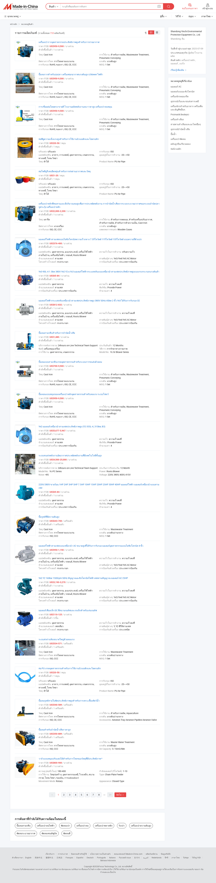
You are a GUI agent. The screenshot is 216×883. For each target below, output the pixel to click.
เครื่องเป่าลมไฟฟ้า (46, 825)
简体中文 (38, 857)
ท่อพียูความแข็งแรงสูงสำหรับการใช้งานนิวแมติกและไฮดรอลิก (69, 138)
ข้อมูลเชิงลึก (166, 854)
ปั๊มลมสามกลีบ (24, 825)
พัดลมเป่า (65, 825)
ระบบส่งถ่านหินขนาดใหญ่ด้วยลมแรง (56, 639)
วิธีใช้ (178, 16)
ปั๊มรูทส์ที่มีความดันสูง (49, 516)
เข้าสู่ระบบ (207, 8)
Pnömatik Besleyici (180, 114)
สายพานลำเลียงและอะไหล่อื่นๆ (186, 124)
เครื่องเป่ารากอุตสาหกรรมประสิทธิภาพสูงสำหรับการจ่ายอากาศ (69, 42)
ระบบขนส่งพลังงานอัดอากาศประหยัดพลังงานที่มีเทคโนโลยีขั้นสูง (70, 455)
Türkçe (185, 857)
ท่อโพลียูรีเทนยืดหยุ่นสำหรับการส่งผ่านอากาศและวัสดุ (65, 171)
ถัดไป (120, 794)
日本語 (59, 857)
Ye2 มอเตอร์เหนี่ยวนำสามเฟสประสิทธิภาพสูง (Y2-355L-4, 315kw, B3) (72, 426)
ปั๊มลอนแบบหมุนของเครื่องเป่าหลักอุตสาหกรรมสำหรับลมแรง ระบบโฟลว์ (74, 394)
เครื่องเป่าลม (82, 825)
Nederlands (156, 857)
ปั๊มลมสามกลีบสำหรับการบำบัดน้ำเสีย (57, 332)
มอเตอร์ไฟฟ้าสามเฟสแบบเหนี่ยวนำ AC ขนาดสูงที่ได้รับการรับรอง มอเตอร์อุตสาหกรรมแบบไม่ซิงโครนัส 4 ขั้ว (91, 545)
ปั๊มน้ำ (173, 134)
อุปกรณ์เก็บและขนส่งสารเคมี (185, 101)
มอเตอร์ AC (176, 86)
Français (69, 857)
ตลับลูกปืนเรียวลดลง (181, 143)
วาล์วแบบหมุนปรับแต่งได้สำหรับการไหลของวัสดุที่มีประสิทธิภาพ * (70, 758)
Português (101, 857)
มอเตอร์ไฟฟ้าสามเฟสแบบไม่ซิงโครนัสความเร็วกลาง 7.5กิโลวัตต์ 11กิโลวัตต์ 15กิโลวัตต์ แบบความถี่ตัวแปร (90, 239)
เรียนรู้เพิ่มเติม (179, 69)
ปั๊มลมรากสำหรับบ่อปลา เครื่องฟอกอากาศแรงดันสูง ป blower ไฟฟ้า (71, 74)
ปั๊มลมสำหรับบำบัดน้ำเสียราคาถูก (55, 729)
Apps (191, 16)
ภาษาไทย (176, 857)
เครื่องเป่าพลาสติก (103, 825)
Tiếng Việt (196, 857)
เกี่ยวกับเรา (50, 854)
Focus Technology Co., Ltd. (110, 866)
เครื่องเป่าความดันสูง (141, 825)
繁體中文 (49, 857)
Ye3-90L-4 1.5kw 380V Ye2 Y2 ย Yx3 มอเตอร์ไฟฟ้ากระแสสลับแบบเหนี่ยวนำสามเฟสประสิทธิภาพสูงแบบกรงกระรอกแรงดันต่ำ (99, 271)
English (28, 857)
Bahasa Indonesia (108, 860)
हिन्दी (166, 857)
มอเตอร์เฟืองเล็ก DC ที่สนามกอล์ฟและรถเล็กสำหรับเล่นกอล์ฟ (68, 610)
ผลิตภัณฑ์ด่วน (151, 854)
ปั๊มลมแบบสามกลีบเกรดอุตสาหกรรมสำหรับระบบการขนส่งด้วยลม (70, 361)
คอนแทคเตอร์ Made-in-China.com (128, 854)
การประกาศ (63, 854)
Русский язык (125, 857)
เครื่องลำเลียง (177, 119)
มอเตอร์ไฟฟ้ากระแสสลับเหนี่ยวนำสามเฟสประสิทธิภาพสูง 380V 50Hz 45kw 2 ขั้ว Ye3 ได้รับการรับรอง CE (89, 300)
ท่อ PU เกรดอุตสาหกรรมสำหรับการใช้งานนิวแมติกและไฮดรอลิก (70, 668)
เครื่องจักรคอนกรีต (179, 96)
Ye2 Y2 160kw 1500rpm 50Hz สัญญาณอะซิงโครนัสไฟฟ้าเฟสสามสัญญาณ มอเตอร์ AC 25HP (83, 578)
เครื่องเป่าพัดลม (178, 138)
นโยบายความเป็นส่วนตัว (100, 854)
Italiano (112, 857)
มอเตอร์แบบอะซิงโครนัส (182, 91)
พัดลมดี (66, 833)
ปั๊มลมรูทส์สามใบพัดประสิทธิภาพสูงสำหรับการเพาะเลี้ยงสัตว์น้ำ (69, 700)
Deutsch (90, 857)
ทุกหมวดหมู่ (13, 16)
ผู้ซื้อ (162, 16)
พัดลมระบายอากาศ (26, 833)
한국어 (137, 857)
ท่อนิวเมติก (176, 148)
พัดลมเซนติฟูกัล (49, 833)
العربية (145, 857)
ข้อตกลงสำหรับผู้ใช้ (79, 854)
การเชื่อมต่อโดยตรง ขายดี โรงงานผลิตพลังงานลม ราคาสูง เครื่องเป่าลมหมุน (75, 106)
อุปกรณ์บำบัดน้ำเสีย (180, 129)
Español (79, 857)
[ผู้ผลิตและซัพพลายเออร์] (20, 6)
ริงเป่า (122, 825)
